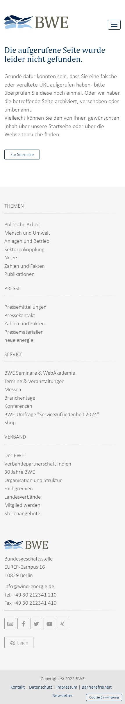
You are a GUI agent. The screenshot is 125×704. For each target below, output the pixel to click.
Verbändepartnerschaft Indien (37, 463)
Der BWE (14, 455)
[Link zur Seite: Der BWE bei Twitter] (36, 623)
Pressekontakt (19, 315)
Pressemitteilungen (25, 306)
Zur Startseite (22, 154)
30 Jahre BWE (19, 471)
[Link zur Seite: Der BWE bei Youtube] (49, 623)
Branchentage (19, 397)
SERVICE (13, 354)
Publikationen (19, 274)
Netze (10, 257)
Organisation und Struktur (33, 480)
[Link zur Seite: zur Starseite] (36, 17)
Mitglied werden (22, 505)
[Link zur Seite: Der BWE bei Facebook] (23, 623)
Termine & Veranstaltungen (34, 381)
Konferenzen (18, 406)
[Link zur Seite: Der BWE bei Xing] (62, 623)
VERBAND (15, 436)
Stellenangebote (22, 513)
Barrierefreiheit (97, 687)
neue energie (18, 340)
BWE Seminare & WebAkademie (39, 372)
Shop (10, 422)
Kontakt (17, 687)
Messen (12, 389)
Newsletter (62, 695)
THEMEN (14, 205)
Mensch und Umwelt (27, 232)
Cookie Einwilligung (104, 697)
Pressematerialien (24, 331)
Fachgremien (18, 488)
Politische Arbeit (22, 224)
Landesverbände (22, 496)
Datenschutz (40, 687)
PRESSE (12, 288)
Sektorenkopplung (24, 249)
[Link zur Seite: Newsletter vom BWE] (10, 623)
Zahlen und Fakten (24, 266)
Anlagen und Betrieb (26, 241)
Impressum (66, 687)
